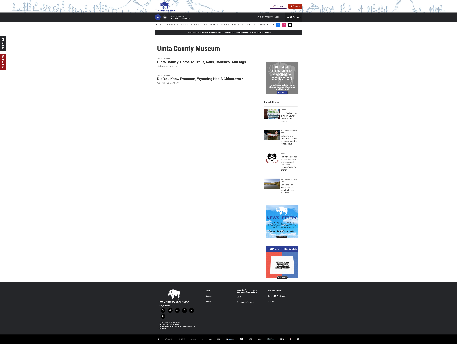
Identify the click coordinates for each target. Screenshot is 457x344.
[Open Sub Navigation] (163, 25)
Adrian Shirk (161, 83)
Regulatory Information (245, 302)
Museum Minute (163, 58)
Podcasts (171, 25)
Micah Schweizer (162, 66)
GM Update (3, 43)
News (183, 25)
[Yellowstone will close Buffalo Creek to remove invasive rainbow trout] (272, 135)
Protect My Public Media (277, 296)
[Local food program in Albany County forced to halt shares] (272, 114)
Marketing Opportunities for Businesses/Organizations (247, 291)
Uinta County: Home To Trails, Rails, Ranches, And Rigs (201, 62)
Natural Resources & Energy (289, 131)
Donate (296, 6)
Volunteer (279, 6)
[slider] (168, 17)
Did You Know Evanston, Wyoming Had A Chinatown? (200, 79)
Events (249, 25)
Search (261, 25)
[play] (158, 17)
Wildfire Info (3, 61)
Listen (158, 25)
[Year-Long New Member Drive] (282, 78)
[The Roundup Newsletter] (282, 221)
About (224, 25)
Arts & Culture (198, 25)
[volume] (165, 17)
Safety (270, 25)
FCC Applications (274, 291)
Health (283, 110)
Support (236, 25)
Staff (239, 297)
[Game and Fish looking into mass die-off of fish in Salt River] (272, 184)
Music (213, 25)
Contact (209, 296)
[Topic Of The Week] (282, 262)
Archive (271, 301)
